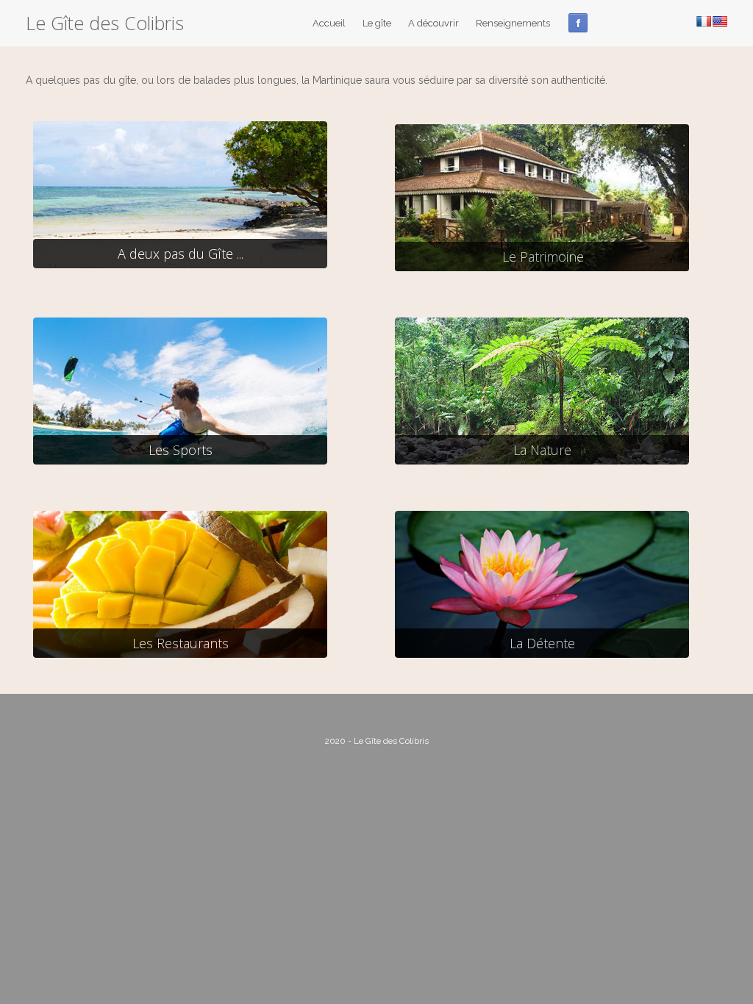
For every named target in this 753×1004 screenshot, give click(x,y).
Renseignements (513, 23)
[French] (703, 21)
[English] (720, 21)
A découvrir (433, 23)
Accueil (329, 23)
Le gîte (377, 23)
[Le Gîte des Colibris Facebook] (578, 22)
